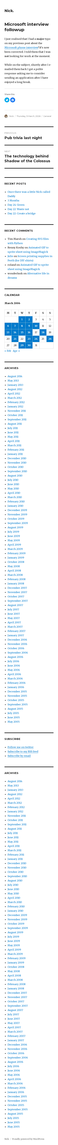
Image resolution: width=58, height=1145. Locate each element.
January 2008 (16, 583)
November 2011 (17, 410)
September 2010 (17, 471)
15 (22, 332)
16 (29, 332)
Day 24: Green (16, 204)
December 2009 (17, 510)
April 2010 (14, 492)
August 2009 (15, 527)
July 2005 (13, 713)
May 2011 (13, 436)
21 (15, 338)
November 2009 (17, 514)
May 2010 (13, 488)
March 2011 (14, 445)
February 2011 (16, 449)
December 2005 (17, 691)
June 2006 (14, 665)
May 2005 (14, 721)
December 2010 (17, 458)
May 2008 (14, 566)
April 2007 (14, 622)
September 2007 (18, 600)
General (47, 116)
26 (50, 338)
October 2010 (16, 466)
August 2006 (15, 656)
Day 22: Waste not (18, 209)
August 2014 (15, 376)
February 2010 (16, 501)
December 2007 (17, 587)
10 (36, 325)
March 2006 (15, 678)
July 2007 (13, 609)
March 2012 (15, 397)
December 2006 (17, 639)
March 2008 (15, 574)
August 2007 (15, 605)
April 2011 (14, 441)
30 (29, 345)
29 (22, 345)
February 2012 (16, 402)
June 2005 (14, 717)
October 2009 (16, 518)
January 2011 (15, 454)
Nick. (9, 11)
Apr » (16, 350)
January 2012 (15, 406)
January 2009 (16, 557)
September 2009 (18, 523)
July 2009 (13, 531)
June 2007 (14, 613)
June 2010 (13, 484)
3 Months (13, 200)
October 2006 (16, 648)
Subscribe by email (19, 755)
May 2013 (13, 380)
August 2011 (15, 423)
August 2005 (15, 708)
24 (36, 338)
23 (29, 338)
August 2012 (15, 389)
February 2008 (17, 579)
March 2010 (15, 497)
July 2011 (13, 428)
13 (8, 332)
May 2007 (14, 618)
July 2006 (13, 661)
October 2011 (15, 415)
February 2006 (17, 682)
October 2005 (16, 700)
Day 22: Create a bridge (22, 213)
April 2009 (14, 544)
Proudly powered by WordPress (28, 1139)
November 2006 (17, 644)
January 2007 (16, 635)
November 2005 (17, 695)
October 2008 (16, 561)
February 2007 (16, 631)
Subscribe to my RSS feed (23, 751)
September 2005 (18, 704)
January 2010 (15, 505)
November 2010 (17, 462)
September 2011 (17, 419)
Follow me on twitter (21, 747)
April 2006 (14, 674)
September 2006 (18, 652)
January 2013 (15, 384)
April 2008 (14, 570)
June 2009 (14, 536)
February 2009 (17, 553)
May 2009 (14, 540)
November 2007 (17, 592)
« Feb (7, 350)
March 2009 (15, 549)
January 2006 (16, 687)
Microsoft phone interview (21, 47)
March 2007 (15, 626)
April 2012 (14, 393)
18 (43, 332)
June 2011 (13, 432)
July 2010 (13, 479)
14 (15, 332)
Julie (10, 256)
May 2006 (14, 669)
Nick (11, 116)
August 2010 (15, 475)
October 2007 (16, 596)
